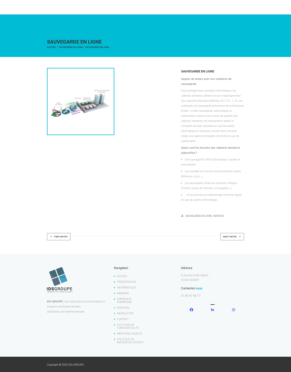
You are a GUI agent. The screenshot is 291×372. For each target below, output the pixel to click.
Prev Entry (61, 236)
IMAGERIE (123, 293)
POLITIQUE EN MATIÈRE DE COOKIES (130, 341)
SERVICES (218, 215)
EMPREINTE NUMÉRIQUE (124, 300)
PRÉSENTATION (126, 281)
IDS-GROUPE (76, 364)
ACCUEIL (51, 47)
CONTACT (123, 319)
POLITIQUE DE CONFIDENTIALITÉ (128, 326)
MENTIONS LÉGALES (129, 333)
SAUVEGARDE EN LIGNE (71, 47)
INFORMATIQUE (126, 287)
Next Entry (230, 236)
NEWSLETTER (125, 313)
